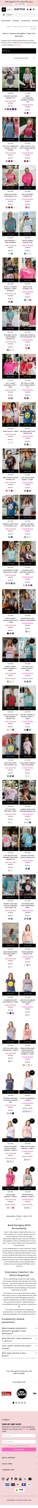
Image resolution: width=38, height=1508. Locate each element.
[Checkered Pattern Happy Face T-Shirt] (10, 553)
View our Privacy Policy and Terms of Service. (19, 1445)
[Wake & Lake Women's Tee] (27, 270)
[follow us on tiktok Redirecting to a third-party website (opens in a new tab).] (7, 1479)
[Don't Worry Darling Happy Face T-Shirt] (10, 601)
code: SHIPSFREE (19, 4)
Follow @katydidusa (17, 1371)
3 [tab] (19, 1403)
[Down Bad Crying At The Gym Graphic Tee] (27, 318)
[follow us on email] (29, 1479)
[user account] (27, 9)
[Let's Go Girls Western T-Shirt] (10, 792)
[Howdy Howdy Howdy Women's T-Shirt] (10, 649)
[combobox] (19, 15)
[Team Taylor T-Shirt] (10, 414)
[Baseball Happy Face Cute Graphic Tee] (10, 507)
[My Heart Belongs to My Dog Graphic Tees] (10, 1081)
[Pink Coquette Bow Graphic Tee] (10, 460)
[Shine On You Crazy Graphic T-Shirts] (27, 1129)
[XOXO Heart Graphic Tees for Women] (27, 746)
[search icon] (4, 15)
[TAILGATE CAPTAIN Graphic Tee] (10, 79)
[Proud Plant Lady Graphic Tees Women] (27, 601)
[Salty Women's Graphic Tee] (27, 177)
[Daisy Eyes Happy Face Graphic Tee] (10, 746)
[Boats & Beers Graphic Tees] (27, 223)
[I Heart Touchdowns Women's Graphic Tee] (27, 79)
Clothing (15, 21)
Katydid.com (26, 1500)
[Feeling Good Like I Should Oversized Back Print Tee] (10, 886)
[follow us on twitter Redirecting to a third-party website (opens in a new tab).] (25, 1479)
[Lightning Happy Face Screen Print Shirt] (27, 886)
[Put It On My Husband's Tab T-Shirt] (10, 366)
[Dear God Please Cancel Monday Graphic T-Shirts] (10, 1129)
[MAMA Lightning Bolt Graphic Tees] (27, 507)
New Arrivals (6, 21)
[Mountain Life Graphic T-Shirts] (27, 1177)
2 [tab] (16, 1403)
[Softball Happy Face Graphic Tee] (27, 414)
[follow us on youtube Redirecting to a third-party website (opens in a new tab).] (20, 1479)
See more (17, 45)
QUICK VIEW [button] (10, 89)
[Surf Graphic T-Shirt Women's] (10, 223)
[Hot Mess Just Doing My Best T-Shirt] (27, 649)
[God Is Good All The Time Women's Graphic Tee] (10, 698)
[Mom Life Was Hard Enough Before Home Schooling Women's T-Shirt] (27, 1031)
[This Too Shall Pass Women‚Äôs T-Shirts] (10, 1031)
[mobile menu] (4, 9)
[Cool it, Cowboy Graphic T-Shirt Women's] (10, 270)
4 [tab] (22, 1403)
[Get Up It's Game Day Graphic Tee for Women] (10, 129)
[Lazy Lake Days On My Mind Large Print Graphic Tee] (10, 838)
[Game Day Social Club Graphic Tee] (10, 177)
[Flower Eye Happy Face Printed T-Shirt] (10, 983)
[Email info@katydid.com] (30, 9)
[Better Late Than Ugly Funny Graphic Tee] (27, 366)
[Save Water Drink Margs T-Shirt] (27, 460)
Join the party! (19, 1449)
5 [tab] (25, 1403)
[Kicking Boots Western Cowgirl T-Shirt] (27, 553)
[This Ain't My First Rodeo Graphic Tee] (27, 838)
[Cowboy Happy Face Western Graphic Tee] (27, 792)
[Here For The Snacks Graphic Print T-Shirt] (27, 983)
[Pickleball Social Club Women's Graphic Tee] (10, 318)
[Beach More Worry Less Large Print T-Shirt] (10, 935)
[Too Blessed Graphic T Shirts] (10, 1177)
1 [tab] (13, 1403)
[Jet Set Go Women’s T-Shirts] (27, 1081)
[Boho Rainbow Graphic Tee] (27, 935)
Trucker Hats (25, 21)
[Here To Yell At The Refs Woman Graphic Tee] (27, 129)
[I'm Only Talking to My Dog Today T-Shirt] (27, 698)
